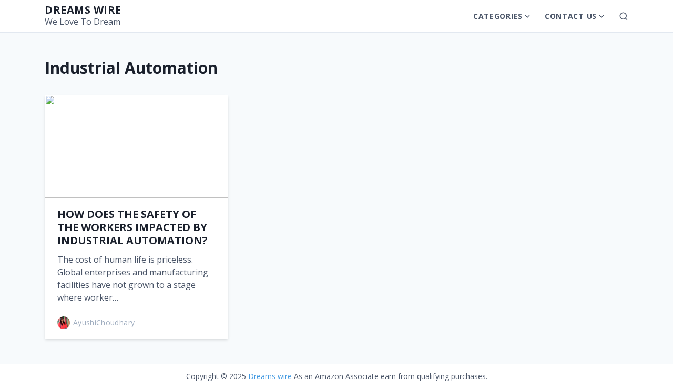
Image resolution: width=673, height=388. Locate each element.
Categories (498, 16)
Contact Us (571, 16)
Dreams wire (83, 10)
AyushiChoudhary (104, 322)
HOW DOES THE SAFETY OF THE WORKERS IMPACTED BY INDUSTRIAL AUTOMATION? (132, 227)
